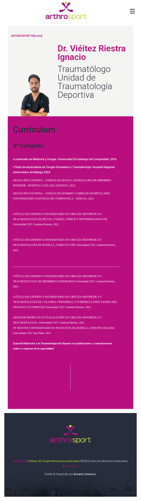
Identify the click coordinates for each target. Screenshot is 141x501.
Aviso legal (71, 466)
